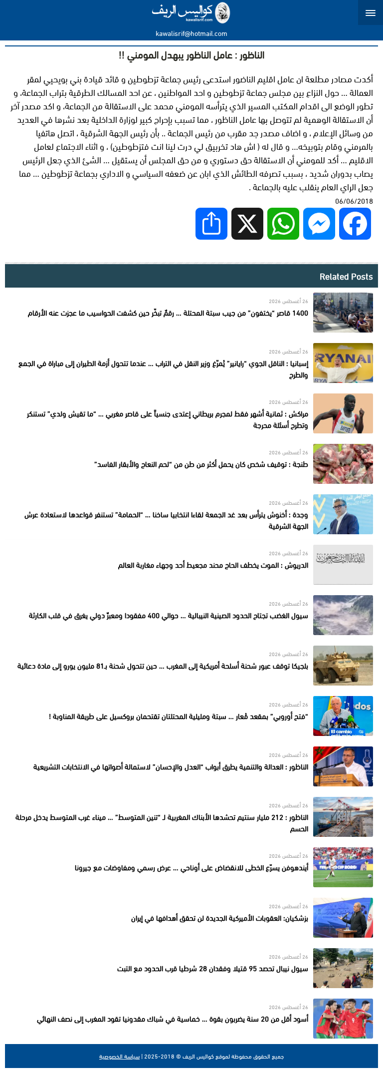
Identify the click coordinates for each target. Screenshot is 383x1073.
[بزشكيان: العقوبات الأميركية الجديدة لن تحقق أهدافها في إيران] (191, 918)
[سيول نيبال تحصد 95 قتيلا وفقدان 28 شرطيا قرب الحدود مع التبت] (191, 968)
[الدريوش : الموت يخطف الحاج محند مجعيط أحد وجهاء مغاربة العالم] (191, 565)
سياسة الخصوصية (119, 1056)
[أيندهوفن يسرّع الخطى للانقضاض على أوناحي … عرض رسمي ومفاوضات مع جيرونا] (191, 867)
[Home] (192, 12)
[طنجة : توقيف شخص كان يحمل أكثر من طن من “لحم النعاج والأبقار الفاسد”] (191, 464)
